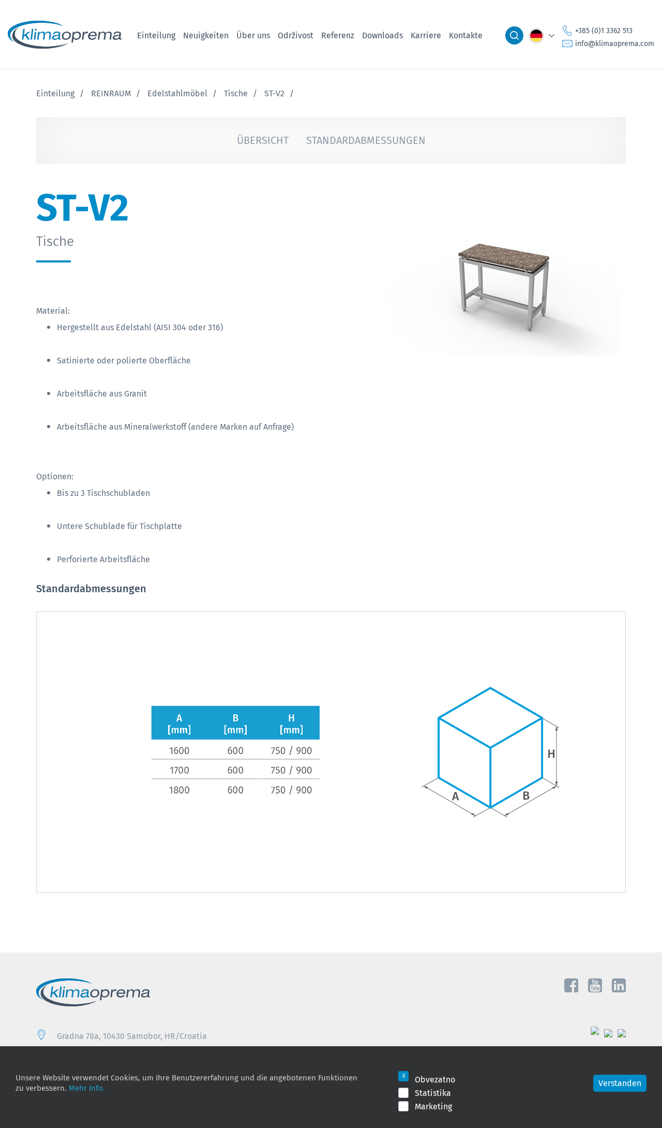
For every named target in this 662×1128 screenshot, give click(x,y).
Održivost (295, 35)
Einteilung (156, 35)
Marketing (433, 1106)
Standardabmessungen (366, 140)
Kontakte (466, 35)
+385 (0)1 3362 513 (604, 30)
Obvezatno (435, 1079)
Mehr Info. (87, 1087)
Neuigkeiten (206, 35)
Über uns (253, 35)
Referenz (337, 35)
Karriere (426, 35)
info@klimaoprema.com (614, 43)
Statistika (433, 1093)
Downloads (382, 35)
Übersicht (263, 140)
